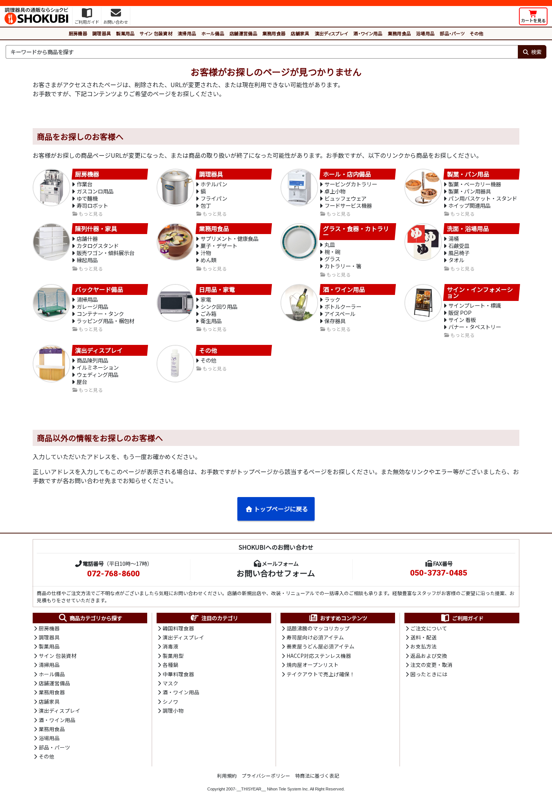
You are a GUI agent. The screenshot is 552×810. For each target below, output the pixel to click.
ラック (332, 299)
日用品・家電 (217, 290)
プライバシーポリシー (265, 775)
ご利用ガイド (468, 618)
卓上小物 (334, 191)
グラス (332, 259)
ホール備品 (212, 33)
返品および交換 (428, 655)
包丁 (206, 205)
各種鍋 (170, 664)
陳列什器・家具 (96, 229)
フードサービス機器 (348, 205)
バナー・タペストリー (474, 327)
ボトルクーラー (342, 306)
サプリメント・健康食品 (229, 238)
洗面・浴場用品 (468, 229)
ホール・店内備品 (347, 174)
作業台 (84, 184)
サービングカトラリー (350, 184)
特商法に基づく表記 (317, 775)
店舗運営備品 (243, 33)
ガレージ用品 (92, 306)
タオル (456, 260)
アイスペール (339, 313)
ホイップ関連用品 (469, 205)
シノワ (170, 701)
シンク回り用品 (219, 306)
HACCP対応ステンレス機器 (319, 655)
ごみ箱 (208, 313)
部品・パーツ (452, 33)
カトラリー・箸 (342, 266)
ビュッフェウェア (345, 198)
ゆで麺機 (87, 198)
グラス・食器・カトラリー (356, 232)
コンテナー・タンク (100, 313)
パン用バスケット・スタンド (482, 198)
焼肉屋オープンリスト (313, 664)
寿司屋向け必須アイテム (315, 637)
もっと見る (90, 214)
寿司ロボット (92, 205)
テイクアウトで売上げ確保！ (321, 674)
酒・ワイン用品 (367, 33)
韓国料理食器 (178, 628)
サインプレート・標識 (474, 305)
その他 (476, 33)
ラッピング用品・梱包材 (105, 321)
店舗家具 (300, 33)
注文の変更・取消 (431, 664)
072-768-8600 (113, 573)
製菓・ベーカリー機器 (474, 184)
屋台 (82, 381)
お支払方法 (423, 646)
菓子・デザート (219, 245)
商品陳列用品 (92, 360)
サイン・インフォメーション (480, 293)
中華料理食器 (178, 674)
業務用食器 (274, 33)
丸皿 (329, 244)
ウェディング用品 (97, 374)
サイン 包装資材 (156, 33)
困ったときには (428, 674)
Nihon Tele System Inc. (288, 789)
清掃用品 (187, 33)
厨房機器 (78, 33)
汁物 (206, 253)
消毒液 (170, 646)
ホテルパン (214, 184)
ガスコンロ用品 (95, 191)
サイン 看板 (462, 319)
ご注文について (428, 628)
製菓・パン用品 (468, 174)
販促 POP (460, 312)
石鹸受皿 (458, 245)
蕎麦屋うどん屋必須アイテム (320, 646)
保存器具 (334, 321)
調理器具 (101, 33)
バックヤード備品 (99, 290)
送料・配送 (423, 637)
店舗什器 (87, 238)
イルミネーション (98, 367)
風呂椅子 (458, 253)
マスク (170, 683)
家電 (206, 299)
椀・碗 (332, 251)
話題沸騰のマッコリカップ (318, 628)
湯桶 (453, 238)
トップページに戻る (281, 508)
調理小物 (173, 710)
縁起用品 (87, 260)
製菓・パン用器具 (469, 191)
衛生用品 (211, 321)
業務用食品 (399, 33)
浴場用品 (425, 33)
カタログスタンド (98, 245)
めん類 (208, 260)
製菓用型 (173, 655)
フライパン (214, 198)
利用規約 (227, 775)
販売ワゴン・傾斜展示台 (105, 253)
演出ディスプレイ (331, 33)
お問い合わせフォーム (276, 573)
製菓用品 (125, 33)
